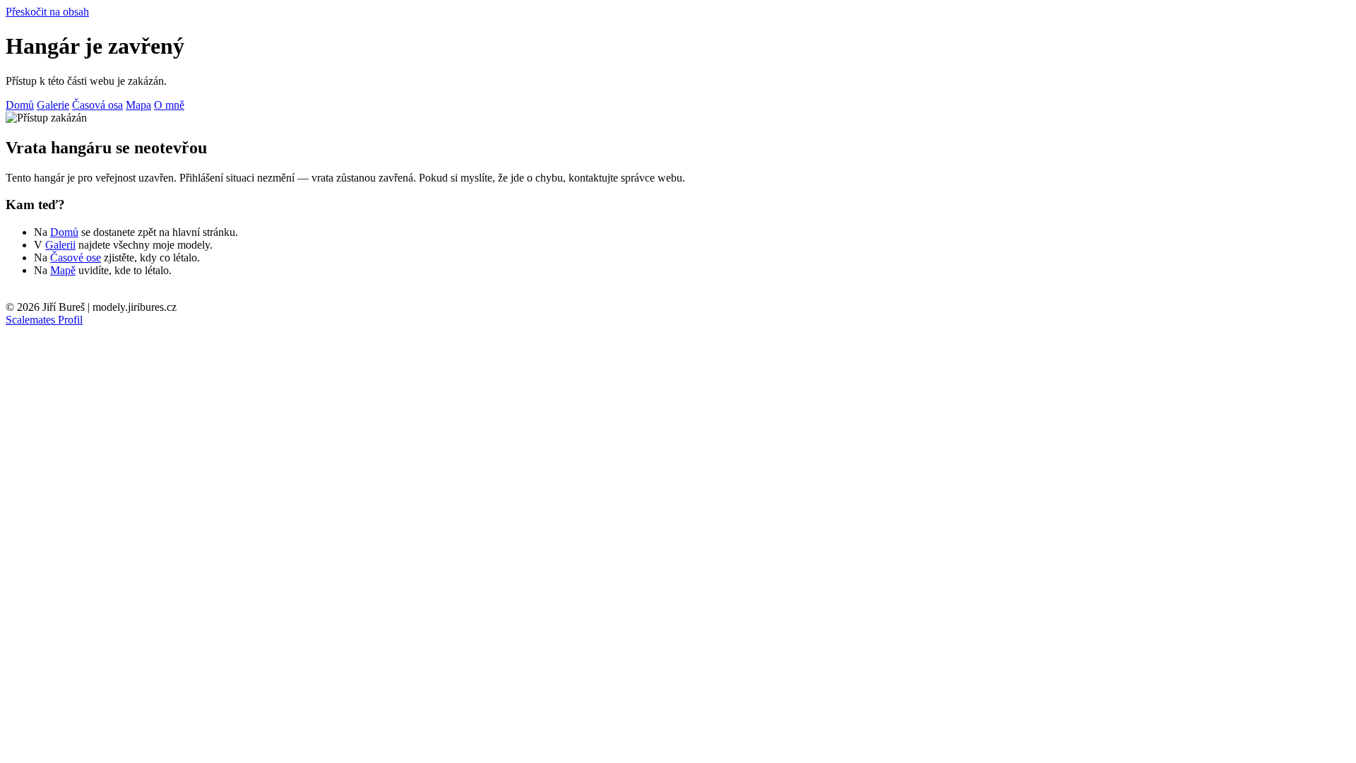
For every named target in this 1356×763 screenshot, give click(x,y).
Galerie (53, 105)
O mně (169, 105)
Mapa (138, 105)
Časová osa (97, 105)
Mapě (63, 270)
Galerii (60, 245)
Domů (20, 105)
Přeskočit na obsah (47, 12)
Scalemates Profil (44, 320)
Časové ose (75, 258)
